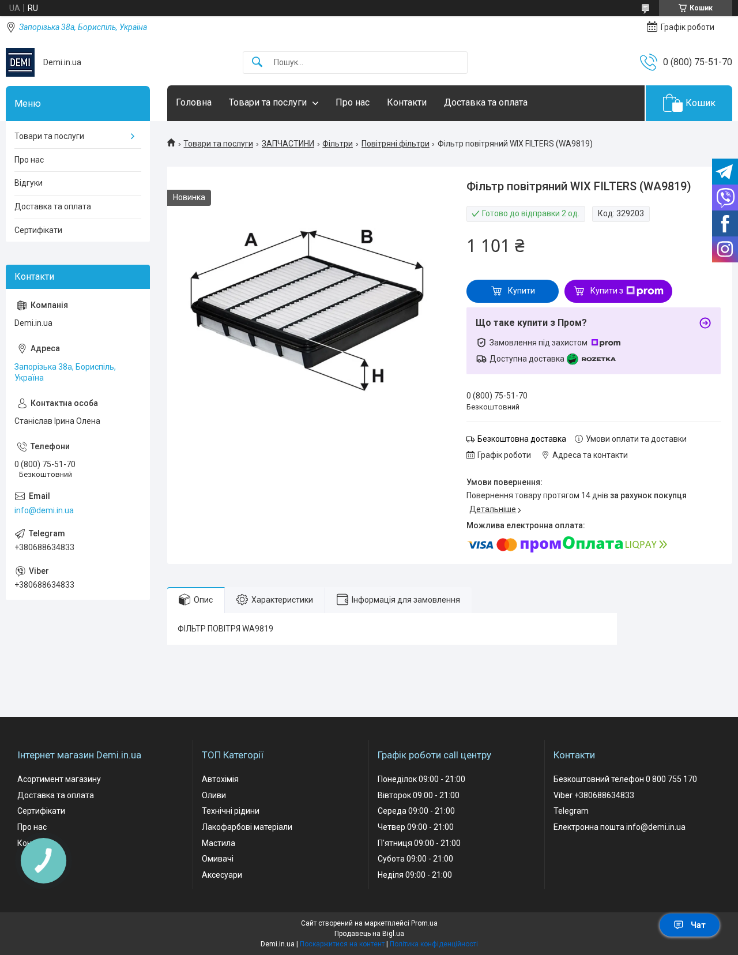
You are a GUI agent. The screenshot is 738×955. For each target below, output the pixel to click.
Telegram (571, 810)
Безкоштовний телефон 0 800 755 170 (625, 779)
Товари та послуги (268, 102)
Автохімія (220, 779)
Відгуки (28, 182)
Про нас (353, 102)
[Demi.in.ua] (20, 62)
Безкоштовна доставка (521, 438)
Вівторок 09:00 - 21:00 (419, 795)
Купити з (606, 290)
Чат (698, 925)
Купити (521, 290)
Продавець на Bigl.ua (369, 934)
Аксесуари (222, 874)
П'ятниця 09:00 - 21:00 (419, 843)
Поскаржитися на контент (342, 944)
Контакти (407, 102)
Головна (194, 102)
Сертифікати (38, 230)
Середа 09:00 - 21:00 (416, 810)
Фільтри (337, 143)
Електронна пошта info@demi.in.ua (620, 827)
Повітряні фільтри (396, 143)
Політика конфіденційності (434, 944)
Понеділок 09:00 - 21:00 (421, 779)
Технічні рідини (230, 810)
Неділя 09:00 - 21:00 (415, 874)
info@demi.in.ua (44, 510)
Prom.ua (424, 923)
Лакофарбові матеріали (247, 827)
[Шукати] (257, 63)
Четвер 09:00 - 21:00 (416, 827)
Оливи (214, 795)
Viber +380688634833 (594, 795)
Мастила (218, 843)
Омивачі (218, 858)
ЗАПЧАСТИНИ (288, 143)
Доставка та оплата (486, 102)
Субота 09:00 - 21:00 (415, 858)
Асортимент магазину (59, 779)
